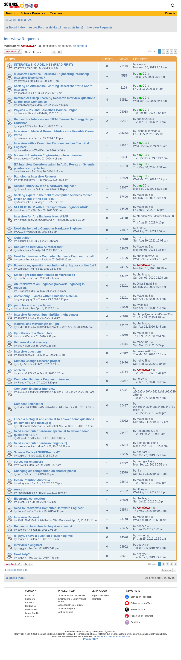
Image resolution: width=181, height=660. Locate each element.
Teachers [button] (56, 13)
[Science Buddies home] (22, 5)
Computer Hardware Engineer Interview (41, 379)
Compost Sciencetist (28, 404)
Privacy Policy (90, 639)
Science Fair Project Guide (71, 595)
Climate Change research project (37, 361)
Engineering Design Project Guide (72, 600)
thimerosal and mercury (31, 342)
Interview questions (28, 351)
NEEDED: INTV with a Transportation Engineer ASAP (51, 207)
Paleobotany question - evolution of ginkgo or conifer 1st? (55, 265)
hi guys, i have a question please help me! (43, 535)
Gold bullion (22, 237)
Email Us (135, 622)
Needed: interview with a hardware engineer (45, 186)
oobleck (19, 370)
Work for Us (31, 609)
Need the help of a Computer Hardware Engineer (48, 228)
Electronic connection (29, 498)
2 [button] (163, 51)
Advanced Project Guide (70, 605)
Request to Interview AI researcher (38, 247)
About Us (29, 595)
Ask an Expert (65, 612)
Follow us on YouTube (141, 603)
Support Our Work (101, 595)
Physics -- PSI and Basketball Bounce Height (45, 110)
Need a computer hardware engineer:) (40, 443)
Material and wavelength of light (36, 323)
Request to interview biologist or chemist (43, 526)
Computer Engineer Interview (34, 388)
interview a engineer (28, 545)
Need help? (22, 554)
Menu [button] (9, 13)
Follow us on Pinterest (142, 616)
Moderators (80, 45)
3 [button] (167, 51)
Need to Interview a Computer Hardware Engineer (49, 508)
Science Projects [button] (32, 13)
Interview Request (26, 517)
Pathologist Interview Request (35, 176)
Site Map (29, 616)
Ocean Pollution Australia (32, 480)
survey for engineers (28, 461)
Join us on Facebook (141, 597)
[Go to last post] (145, 64)
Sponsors (30, 599)
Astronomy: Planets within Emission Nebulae (46, 296)
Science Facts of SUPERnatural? (37, 452)
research (20, 489)
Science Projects (66, 608)
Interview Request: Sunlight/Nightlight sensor (46, 314)
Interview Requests (21, 39)
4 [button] (171, 51)
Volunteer (96, 599)
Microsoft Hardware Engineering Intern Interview (48, 155)
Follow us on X (138, 609)
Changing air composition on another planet (45, 471)
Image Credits (32, 613)
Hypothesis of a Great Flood (33, 333)
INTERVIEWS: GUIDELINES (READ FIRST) (43, 64)
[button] (173, 5)
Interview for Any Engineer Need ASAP (41, 216)
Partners (29, 602)
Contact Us (30, 606)
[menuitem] (28, 20)
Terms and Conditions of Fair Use (113, 636)
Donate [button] (170, 13)
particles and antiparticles (32, 305)
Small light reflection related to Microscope (44, 275)
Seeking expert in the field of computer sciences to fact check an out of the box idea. (53, 196)
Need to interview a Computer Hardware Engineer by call (54, 256)
